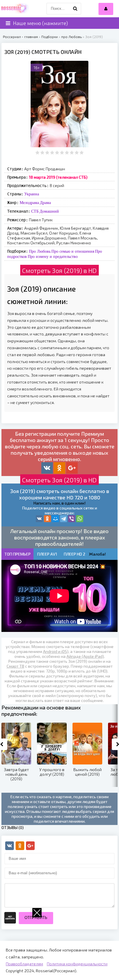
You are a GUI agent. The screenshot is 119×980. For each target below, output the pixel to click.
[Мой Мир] (55, 518)
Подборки (49, 37)
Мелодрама (29, 203)
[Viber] (71, 518)
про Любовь (71, 37)
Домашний (49, 211)
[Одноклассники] (47, 518)
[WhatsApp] (79, 518)
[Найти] (75, 8)
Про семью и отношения (72, 251)
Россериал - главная (20, 37)
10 (81, 152)
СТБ (35, 211)
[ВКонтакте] (39, 518)
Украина (31, 194)
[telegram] (63, 518)
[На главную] (14, 8)
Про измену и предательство (53, 256)
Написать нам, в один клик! (59, 503)
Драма (45, 203)
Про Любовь (40, 251)
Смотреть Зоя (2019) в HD (59, 270)
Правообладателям (24, 963)
